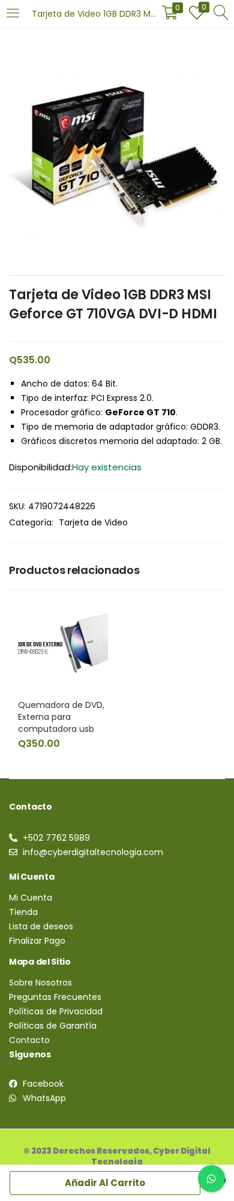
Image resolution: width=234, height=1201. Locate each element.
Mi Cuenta (30, 898)
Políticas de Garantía (53, 1026)
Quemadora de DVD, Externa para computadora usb (61, 717)
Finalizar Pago (37, 941)
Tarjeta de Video (93, 522)
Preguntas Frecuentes (55, 997)
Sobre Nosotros (40, 983)
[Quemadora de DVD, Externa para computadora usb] (63, 643)
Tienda (23, 912)
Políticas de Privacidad (56, 1011)
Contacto (29, 1040)
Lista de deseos (41, 926)
